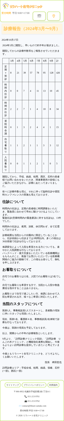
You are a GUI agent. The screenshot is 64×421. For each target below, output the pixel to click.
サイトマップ (12, 385)
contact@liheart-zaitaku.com (34, 406)
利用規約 (53, 385)
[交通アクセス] (53, 16)
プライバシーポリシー (34, 385)
